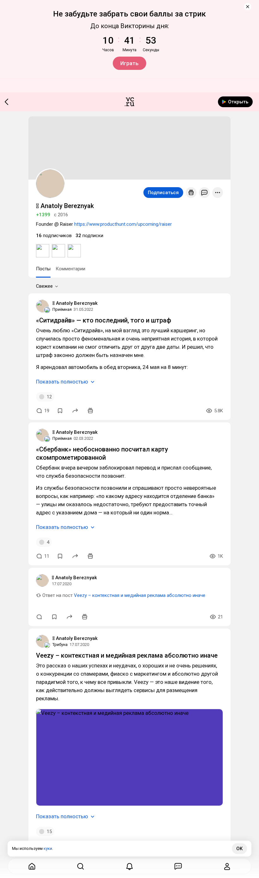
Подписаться (163, 192)
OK (239, 848)
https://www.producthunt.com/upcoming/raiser (123, 224)
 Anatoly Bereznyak (75, 303)
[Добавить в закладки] (60, 410)
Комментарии (70, 269)
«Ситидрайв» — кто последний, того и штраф (103, 320)
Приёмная (62, 309)
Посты (43, 269)
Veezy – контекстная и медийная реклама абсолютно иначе (139, 595)
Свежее (44, 286)
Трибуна (60, 644)
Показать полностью (62, 381)
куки (48, 848)
